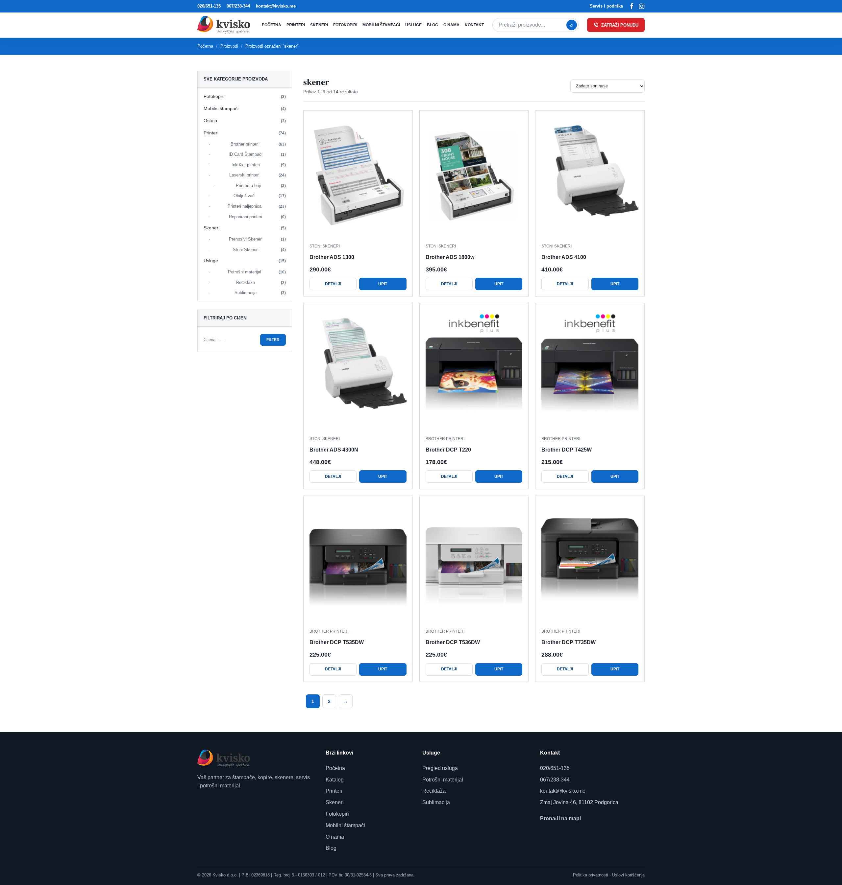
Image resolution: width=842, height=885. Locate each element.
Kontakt (474, 25)
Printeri (295, 25)
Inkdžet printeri (259, 164)
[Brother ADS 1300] (358, 177)
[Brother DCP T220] (474, 370)
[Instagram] (642, 6)
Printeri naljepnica (257, 206)
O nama (451, 25)
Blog (432, 25)
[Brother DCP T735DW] (589, 562)
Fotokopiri (345, 25)
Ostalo (245, 120)
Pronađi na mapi (560, 818)
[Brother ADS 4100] (589, 177)
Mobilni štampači (381, 25)
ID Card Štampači (257, 154)
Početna (271, 25)
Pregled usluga (440, 768)
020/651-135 (209, 6)
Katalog (335, 779)
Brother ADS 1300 (332, 257)
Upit (382, 284)
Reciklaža (261, 282)
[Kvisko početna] (225, 25)
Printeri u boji (261, 185)
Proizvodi (229, 46)
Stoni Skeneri (259, 249)
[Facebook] (632, 6)
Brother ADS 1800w (450, 257)
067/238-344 (238, 6)
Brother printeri (258, 144)
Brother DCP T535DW (337, 642)
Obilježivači (260, 195)
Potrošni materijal (257, 271)
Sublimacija (260, 292)
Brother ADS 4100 (563, 257)
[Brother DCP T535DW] (358, 562)
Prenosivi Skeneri (257, 239)
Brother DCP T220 (448, 450)
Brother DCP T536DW (453, 642)
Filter (273, 340)
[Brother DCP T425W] (589, 370)
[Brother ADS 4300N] (358, 370)
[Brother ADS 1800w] (474, 177)
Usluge (413, 25)
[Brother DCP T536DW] (474, 562)
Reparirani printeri (257, 216)
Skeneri (319, 25)
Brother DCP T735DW (568, 642)
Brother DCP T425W (566, 450)
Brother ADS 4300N (334, 450)
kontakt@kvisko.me (276, 6)
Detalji (333, 284)
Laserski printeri (257, 175)
